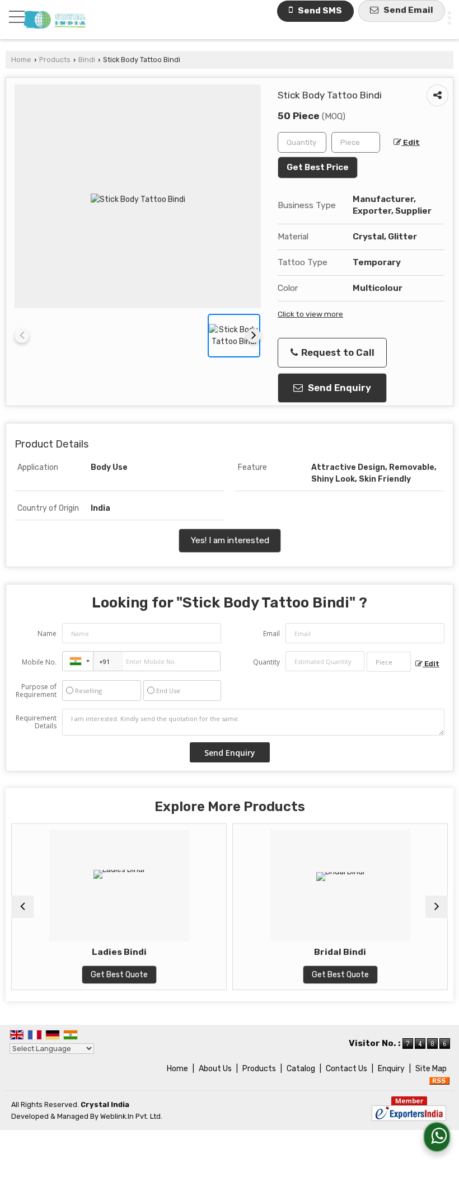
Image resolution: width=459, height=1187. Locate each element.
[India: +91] (77, 661)
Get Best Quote (91, 974)
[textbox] (355, 142)
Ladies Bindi (91, 952)
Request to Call (336, 352)
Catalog (301, 1068)
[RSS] (439, 1080)
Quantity (266, 662)
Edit (410, 142)
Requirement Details (36, 722)
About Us (215, 1068)
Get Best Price (318, 167)
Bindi (86, 59)
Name (47, 633)
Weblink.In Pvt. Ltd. (131, 1116)
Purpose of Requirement (36, 691)
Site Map (431, 1068)
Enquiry (391, 1068)
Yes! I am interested (229, 540)
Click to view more (310, 313)
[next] (253, 335)
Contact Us (346, 1068)
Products (55, 59)
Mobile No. (39, 662)
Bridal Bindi (313, 952)
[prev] (22, 335)
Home (21, 59)
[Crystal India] (55, 21)
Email (271, 633)
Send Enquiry (338, 387)
